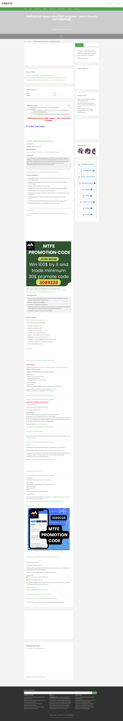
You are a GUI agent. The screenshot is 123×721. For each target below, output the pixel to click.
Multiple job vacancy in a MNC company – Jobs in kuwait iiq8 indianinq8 (45, 107)
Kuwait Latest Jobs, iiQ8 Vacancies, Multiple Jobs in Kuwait (40, 360)
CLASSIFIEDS (37, 8)
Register (111, 3)
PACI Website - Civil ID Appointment (35, 648)
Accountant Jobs (30, 210)
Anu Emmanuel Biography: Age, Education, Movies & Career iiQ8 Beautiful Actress (45, 80)
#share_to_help (44, 589)
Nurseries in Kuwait (87, 183)
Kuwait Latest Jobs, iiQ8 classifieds (34, 431)
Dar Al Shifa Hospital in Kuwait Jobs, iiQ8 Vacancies (39, 141)
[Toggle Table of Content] (68, 106)
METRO (69, 8)
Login (106, 3)
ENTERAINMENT (61, 8)
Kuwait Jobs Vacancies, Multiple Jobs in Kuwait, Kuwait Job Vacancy (42, 557)
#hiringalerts (47, 427)
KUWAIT (45, 8)
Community (76, 8)
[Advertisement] (59, 3)
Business (87, 189)
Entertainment (87, 170)
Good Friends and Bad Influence (56, 367)
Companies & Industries (87, 164)
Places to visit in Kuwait (88, 176)
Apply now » (29, 348)
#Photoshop (43, 572)
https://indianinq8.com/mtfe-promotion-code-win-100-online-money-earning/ (45, 289)
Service (87, 208)
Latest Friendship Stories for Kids (41, 367)
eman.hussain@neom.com (58, 450)
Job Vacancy (54, 29)
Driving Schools (87, 202)
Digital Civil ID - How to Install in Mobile (35, 677)
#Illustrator (33, 572)
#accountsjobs (39, 427)
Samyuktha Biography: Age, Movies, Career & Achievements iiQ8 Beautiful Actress (46, 77)
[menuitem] (106, 3)
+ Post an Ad (118, 3)
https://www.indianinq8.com (84, 50)
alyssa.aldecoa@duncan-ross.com (48, 389)
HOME (25, 8)
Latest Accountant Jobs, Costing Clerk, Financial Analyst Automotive (42, 172)
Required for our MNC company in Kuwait (40, 112)
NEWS (30, 8)
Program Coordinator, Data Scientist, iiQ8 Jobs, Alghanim (40, 399)
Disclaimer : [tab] (79, 45)
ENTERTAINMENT (68, 715)
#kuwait (34, 427)
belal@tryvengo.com (31, 587)
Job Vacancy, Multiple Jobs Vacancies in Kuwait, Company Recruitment (43, 152)
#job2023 (34, 589)
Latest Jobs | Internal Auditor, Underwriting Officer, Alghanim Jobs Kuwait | (44, 501)
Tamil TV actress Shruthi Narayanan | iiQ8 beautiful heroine (40, 75)
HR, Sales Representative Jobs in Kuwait (35, 320)
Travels (87, 214)
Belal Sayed (29, 589)
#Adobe (28, 572)
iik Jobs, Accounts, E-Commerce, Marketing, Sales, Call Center (41, 292)
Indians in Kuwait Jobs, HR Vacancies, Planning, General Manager (41, 598)
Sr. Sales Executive (32, 109)
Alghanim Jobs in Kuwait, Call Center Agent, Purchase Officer (41, 459)
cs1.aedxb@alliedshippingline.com (58, 497)
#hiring (51, 427)
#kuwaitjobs (29, 427)
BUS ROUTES (52, 8)
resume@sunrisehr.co (42, 424)
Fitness (87, 195)
